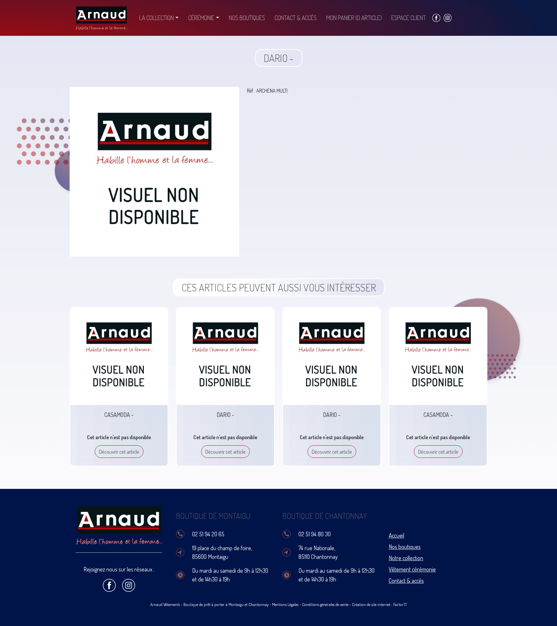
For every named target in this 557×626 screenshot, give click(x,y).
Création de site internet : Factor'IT (379, 604)
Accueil (396, 535)
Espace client (408, 18)
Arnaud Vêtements (165, 604)
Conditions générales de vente (325, 604)
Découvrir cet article (119, 451)
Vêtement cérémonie (412, 569)
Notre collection (406, 557)
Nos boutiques (247, 18)
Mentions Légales (285, 604)
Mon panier (354, 18)
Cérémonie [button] (201, 18)
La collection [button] (156, 18)
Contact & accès (296, 18)
